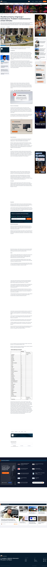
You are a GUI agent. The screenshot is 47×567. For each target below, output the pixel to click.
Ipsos (19, 431)
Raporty (22, 431)
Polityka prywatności (34, 565)
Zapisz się (28, 218)
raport (25, 431)
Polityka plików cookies (44, 565)
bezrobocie (16, 431)
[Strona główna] (3, 1)
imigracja (12, 431)
